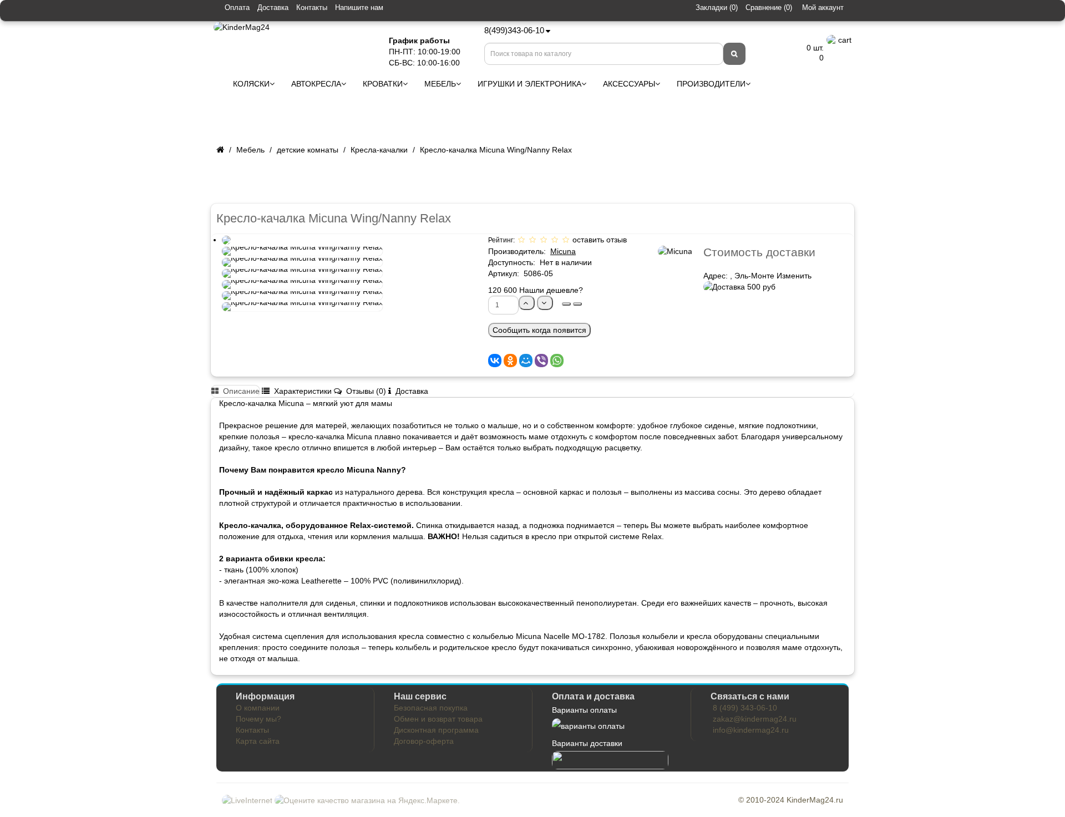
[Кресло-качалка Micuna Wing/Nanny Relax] (226, 240)
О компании (258, 707)
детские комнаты (307, 149)
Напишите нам (359, 7)
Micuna (563, 251)
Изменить (794, 275)
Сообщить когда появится (539, 330)
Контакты (311, 7)
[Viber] (541, 360)
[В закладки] (566, 304)
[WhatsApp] (557, 360)
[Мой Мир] (525, 360)
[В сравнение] (577, 304)
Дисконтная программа (436, 729)
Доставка (272, 7)
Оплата (237, 7)
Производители (711, 83)
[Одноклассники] (510, 360)
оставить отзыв (599, 239)
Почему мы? (258, 718)
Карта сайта (258, 741)
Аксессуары (629, 83)
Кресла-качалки (379, 149)
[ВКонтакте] (494, 360)
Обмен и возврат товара (438, 718)
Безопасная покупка (431, 707)
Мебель (250, 149)
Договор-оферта (424, 741)
